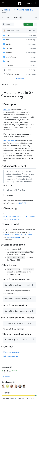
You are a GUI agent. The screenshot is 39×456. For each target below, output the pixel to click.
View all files (19, 78)
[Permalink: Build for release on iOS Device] (2, 317)
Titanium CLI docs (14, 237)
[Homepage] (19, 3)
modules (9, 48)
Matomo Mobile (9, 141)
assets (8, 44)
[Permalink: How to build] (2, 224)
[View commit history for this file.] (34, 30)
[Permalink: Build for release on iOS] (2, 305)
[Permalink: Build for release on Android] (2, 279)
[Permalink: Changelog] (2, 208)
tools (7, 61)
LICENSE (22, 203)
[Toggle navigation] (3, 3)
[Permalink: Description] (2, 104)
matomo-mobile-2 (25, 10)
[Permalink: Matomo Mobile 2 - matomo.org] (2, 94)
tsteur (8, 30)
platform (9, 52)
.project (8, 70)
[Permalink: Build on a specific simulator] (2, 334)
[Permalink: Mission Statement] (2, 166)
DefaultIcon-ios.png (13, 74)
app (7, 40)
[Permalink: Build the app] (2, 265)
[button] (33, 284)
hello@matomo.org (10, 356)
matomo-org (9, 10)
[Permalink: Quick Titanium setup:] (2, 244)
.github (8, 35)
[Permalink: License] (2, 195)
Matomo (6, 110)
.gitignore (9, 65)
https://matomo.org (11, 352)
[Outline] (36, 84)
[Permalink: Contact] (2, 346)
